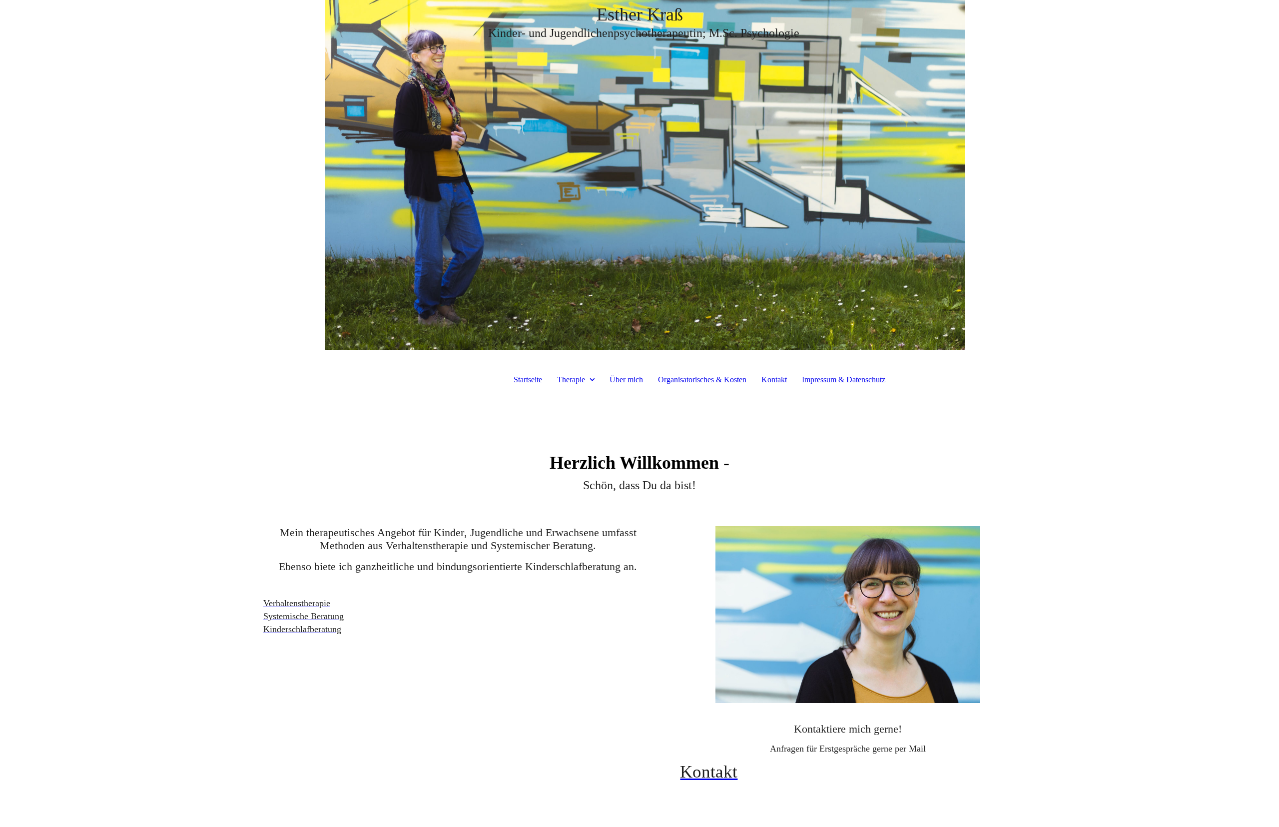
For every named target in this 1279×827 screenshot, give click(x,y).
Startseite (528, 379)
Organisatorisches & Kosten (702, 379)
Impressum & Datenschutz (843, 379)
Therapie (571, 379)
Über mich (626, 379)
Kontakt (774, 379)
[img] (639, 175)
